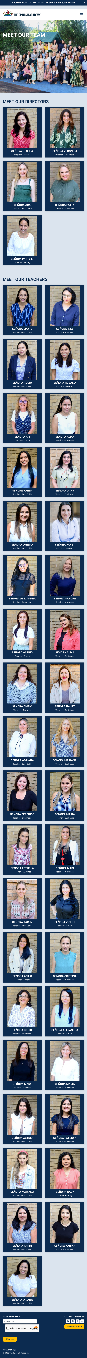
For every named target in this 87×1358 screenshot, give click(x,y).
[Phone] (78, 1321)
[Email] (82, 1321)
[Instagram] (73, 1321)
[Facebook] (68, 1321)
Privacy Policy (9, 1350)
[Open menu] (81, 14)
